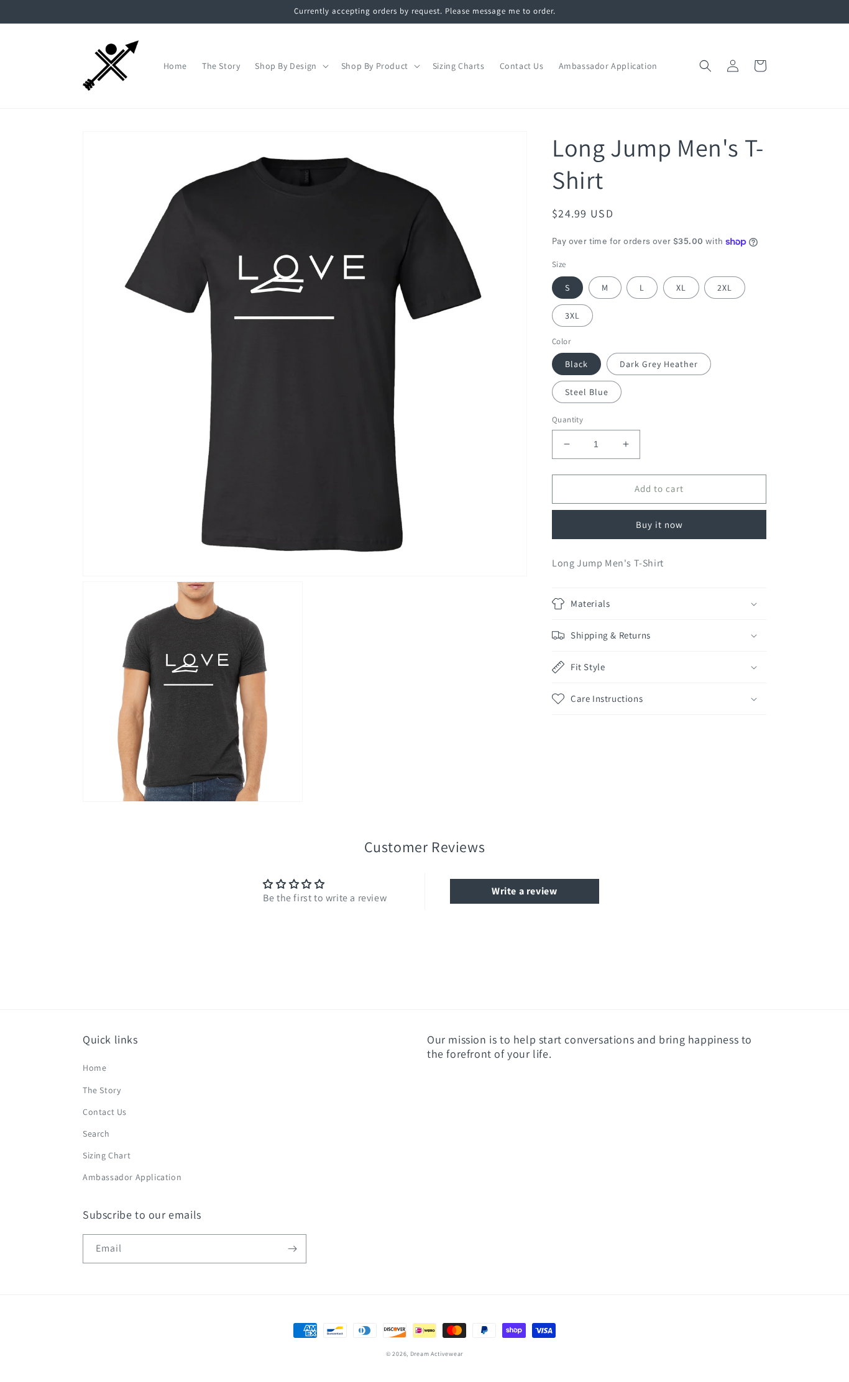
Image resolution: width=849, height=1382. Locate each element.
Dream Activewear (436, 1354)
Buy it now (659, 524)
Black (576, 364)
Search (96, 1133)
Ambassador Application (132, 1177)
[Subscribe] (292, 1248)
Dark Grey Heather (659, 364)
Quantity (567, 419)
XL (681, 287)
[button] (290, 66)
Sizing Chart (107, 1155)
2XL (724, 287)
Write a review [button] (524, 891)
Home (94, 1067)
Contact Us (105, 1111)
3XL (572, 315)
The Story (102, 1090)
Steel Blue (586, 392)
